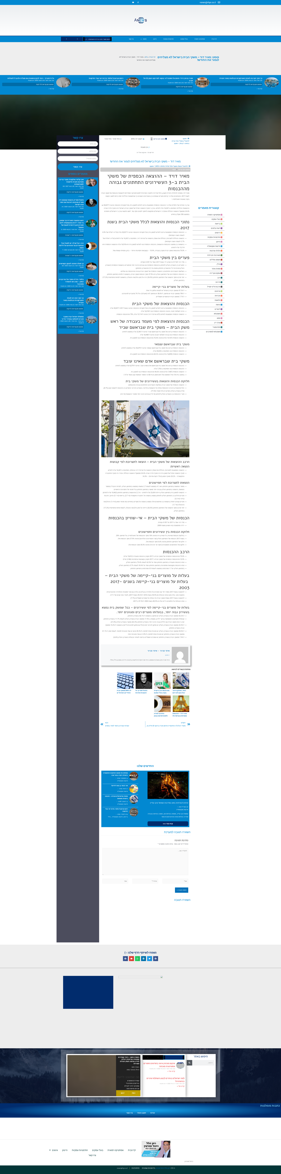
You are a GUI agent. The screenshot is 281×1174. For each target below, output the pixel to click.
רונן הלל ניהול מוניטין (163, 1168)
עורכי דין (217, 323)
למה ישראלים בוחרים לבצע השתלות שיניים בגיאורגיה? (96, 39)
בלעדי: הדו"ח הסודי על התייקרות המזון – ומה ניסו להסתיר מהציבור (71, 281)
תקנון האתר (141, 1113)
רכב (219, 278)
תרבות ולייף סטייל (214, 287)
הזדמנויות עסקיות (168, 39)
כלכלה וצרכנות (215, 251)
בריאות (218, 224)
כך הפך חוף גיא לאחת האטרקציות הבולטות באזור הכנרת (241, 78)
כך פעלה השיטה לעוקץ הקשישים (71, 264)
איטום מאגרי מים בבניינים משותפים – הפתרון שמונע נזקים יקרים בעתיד (173, 1058)
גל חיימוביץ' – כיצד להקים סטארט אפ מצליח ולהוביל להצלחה (30, 78)
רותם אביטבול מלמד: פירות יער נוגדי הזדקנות (106, 78)
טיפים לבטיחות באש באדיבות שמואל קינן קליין (169, 802)
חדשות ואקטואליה (214, 246)
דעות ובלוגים (216, 228)
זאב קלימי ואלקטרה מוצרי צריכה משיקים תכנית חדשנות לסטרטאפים (71, 182)
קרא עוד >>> (168, 823)
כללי (109, 817)
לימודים (218, 309)
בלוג (146, 57)
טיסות (218, 305)
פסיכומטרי (217, 327)
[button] (155, 958)
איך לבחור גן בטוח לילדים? (119, 786)
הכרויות (218, 296)
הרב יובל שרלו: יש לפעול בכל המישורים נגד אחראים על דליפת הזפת (71, 245)
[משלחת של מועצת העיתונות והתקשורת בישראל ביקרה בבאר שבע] (133, 776)
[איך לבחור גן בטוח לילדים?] (133, 789)
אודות (152, 1113)
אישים (144, 39)
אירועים (218, 291)
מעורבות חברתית (214, 255)
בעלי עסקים (184, 39)
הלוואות (218, 300)
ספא (219, 318)
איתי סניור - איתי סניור (158, 650)
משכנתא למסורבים (213, 332)
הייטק (155, 39)
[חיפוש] (189, 1063)
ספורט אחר (216, 269)
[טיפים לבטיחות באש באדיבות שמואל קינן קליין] (168, 785)
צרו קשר (131, 39)
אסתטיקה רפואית (200, 39)
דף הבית (214, 39)
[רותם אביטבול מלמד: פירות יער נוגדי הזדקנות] (133, 812)
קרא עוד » (259, 89)
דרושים (218, 233)
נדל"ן (219, 264)
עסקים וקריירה (215, 273)
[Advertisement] (193, 20)
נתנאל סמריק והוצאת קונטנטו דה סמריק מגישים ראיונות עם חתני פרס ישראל (71, 202)
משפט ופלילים (215, 260)
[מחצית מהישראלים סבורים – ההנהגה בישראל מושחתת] (133, 799)
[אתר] (115, 881)
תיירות (218, 282)
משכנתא (217, 314)
